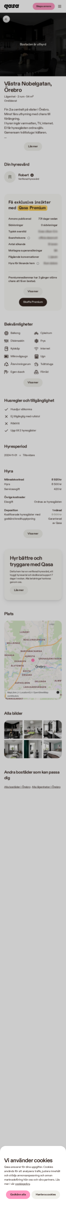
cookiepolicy (22, 1184)
